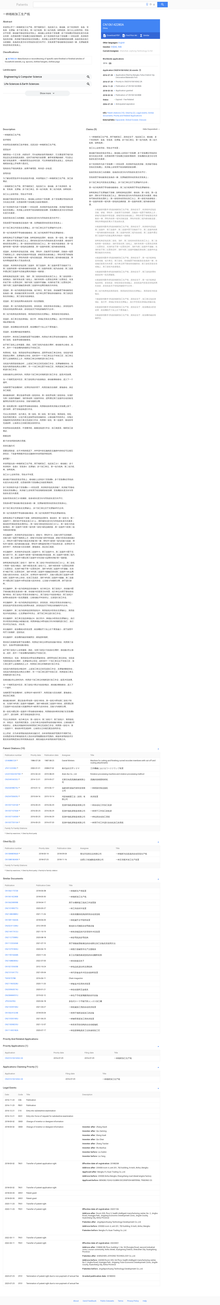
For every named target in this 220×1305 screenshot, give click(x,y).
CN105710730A (12, 811)
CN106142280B (11, 896)
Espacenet (120, 120)
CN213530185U (11, 1018)
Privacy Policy (133, 1301)
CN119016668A (11, 955)
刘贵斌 (114, 47)
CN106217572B (11, 891)
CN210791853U (11, 949)
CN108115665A (11, 920)
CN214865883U (11, 914)
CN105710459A (12, 816)
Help (145, 1301)
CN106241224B (11, 1013)
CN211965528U (11, 983)
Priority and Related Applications (128, 116)
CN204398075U (12, 788)
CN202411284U (11, 926)
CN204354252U (12, 779)
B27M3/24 (12, 59)
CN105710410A (12, 805)
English (121, 43)
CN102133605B (11, 966)
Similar (146, 35)
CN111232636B (11, 943)
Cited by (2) (130, 113)
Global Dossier (131, 120)
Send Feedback (89, 1301)
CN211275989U (11, 937)
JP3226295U (10, 1001)
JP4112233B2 (11, 768)
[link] (47, 60)
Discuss (142, 120)
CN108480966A (12, 854)
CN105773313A (12, 822)
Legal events (141, 113)
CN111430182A (11, 1030)
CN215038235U (11, 1024)
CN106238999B (11, 902)
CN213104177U (11, 972)
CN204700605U (12, 796)
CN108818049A (12, 859)
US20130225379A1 (13, 774)
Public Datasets (107, 1301)
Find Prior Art (131, 35)
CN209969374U (11, 989)
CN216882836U (11, 961)
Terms (120, 1301)
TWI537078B (10, 978)
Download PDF (113, 35)
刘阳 (120, 47)
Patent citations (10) (116, 113)
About (76, 1301)
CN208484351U (11, 995)
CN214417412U (11, 931)
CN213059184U (11, 1007)
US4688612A (11, 760)
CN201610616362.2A (14, 1058)
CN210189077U (11, 908)
